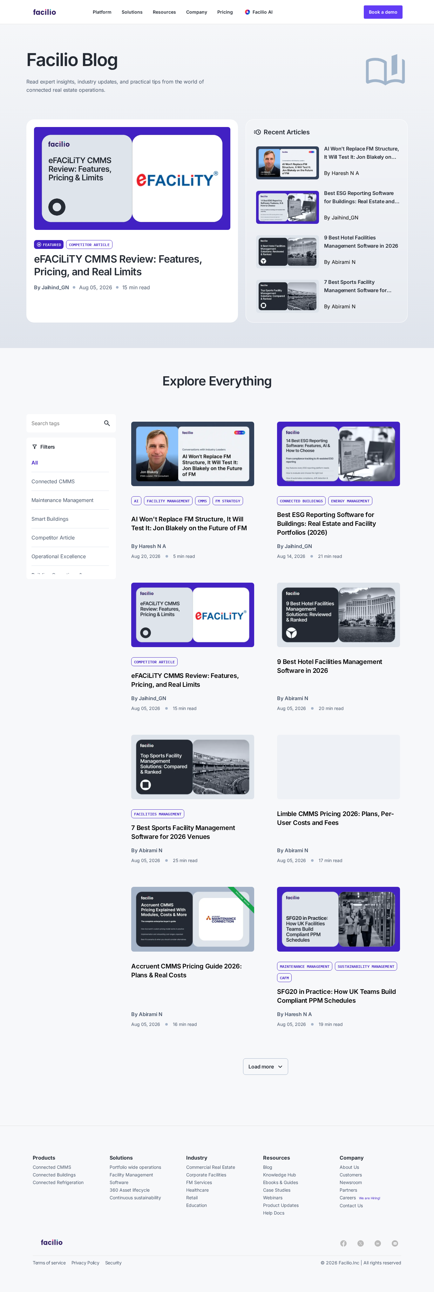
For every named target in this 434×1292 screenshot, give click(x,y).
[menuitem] (259, 12)
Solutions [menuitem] (132, 12)
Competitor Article (89, 244)
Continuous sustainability (135, 1197)
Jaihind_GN (55, 287)
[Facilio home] (44, 12)
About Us (349, 1167)
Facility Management (168, 501)
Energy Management (350, 501)
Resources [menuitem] (164, 12)
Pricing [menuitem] (225, 12)
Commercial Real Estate (210, 1167)
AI (136, 501)
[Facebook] (343, 1243)
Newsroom (351, 1182)
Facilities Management (157, 814)
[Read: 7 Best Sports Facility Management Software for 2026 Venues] (287, 296)
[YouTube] (395, 1243)
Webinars (272, 1197)
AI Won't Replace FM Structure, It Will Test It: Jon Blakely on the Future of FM (361, 156)
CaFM (284, 977)
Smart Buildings (49, 519)
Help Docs (273, 1212)
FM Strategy (227, 501)
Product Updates (281, 1205)
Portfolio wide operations (135, 1167)
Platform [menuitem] (102, 12)
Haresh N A (345, 173)
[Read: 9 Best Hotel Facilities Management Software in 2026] (287, 251)
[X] (360, 1243)
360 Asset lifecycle (130, 1190)
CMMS (202, 501)
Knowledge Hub (279, 1174)
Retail (192, 1197)
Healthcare (197, 1190)
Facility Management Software (131, 1178)
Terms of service (49, 1262)
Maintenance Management (62, 500)
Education (196, 1205)
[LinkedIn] (377, 1243)
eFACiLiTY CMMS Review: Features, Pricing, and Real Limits (118, 265)
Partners (348, 1190)
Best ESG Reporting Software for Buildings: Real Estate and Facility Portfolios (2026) (359, 201)
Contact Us (351, 1205)
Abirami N (344, 262)
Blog (267, 1167)
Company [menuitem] (196, 12)
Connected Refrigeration (58, 1182)
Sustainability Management (366, 966)
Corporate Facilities (206, 1174)
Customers (351, 1174)
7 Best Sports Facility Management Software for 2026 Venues (355, 290)
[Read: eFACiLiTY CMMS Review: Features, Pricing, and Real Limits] (132, 178)
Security (113, 1262)
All (34, 462)
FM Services (199, 1182)
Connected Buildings (301, 501)
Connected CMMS (53, 481)
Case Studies (276, 1190)
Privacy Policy (85, 1262)
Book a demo (383, 12)
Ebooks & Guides (280, 1182)
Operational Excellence (58, 556)
